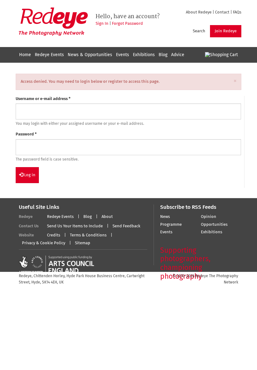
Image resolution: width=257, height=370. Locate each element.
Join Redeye (226, 31)
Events (122, 55)
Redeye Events (49, 55)
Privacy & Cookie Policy (43, 243)
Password (26, 134)
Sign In (102, 24)
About (107, 217)
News (165, 217)
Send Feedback (126, 226)
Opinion (208, 217)
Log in (29, 175)
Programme (171, 225)
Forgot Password (127, 24)
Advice (177, 55)
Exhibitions (144, 55)
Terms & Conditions (88, 235)
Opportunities (214, 225)
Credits (53, 235)
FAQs (237, 12)
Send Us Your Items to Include (75, 226)
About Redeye (199, 12)
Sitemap (82, 243)
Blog (163, 55)
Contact (222, 12)
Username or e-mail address (43, 99)
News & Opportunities (90, 55)
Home (25, 55)
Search (199, 31)
